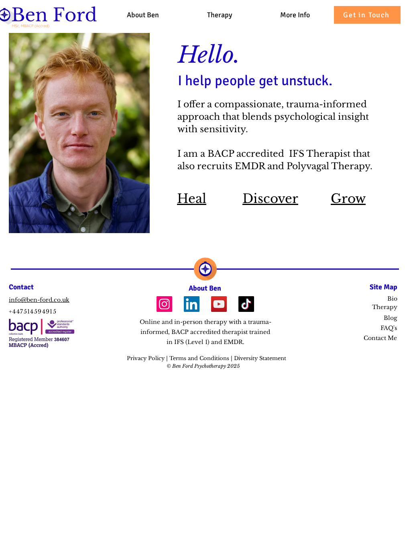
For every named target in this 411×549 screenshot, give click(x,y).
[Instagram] (164, 304)
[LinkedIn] (191, 304)
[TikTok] (246, 304)
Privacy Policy (146, 358)
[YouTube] (219, 304)
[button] (295, 14)
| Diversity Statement (258, 358)
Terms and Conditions (200, 358)
